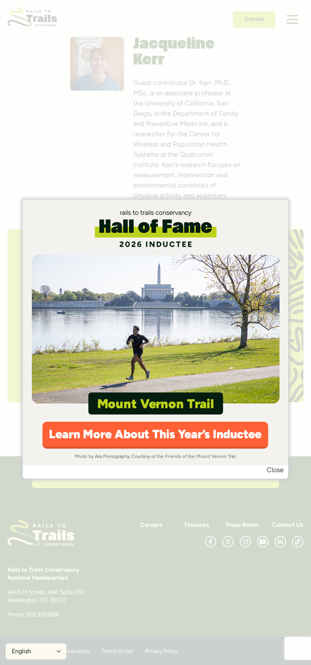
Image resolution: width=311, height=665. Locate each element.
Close (275, 470)
